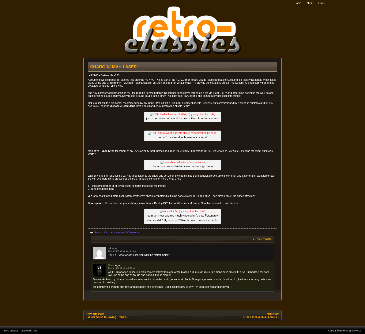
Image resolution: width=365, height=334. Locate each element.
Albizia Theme (336, 330)
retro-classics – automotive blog (20, 330)
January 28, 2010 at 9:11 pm (122, 268)
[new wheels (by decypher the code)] (183, 162)
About (309, 3)
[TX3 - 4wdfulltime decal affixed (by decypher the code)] (182, 114)
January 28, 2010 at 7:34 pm (122, 251)
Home (297, 3)
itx (359, 330)
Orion (117, 74)
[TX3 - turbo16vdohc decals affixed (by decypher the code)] (182, 133)
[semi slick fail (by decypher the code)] (182, 211)
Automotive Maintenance (125, 232)
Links (321, 3)
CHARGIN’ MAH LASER (113, 66)
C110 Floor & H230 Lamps (260, 317)
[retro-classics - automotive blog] (182, 53)
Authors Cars (102, 232)
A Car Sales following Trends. (107, 317)
